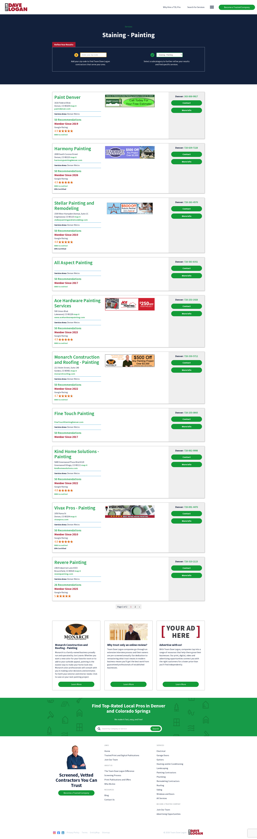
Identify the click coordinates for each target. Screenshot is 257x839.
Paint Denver (67, 97)
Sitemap (106, 832)
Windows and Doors (165, 794)
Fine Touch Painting (74, 413)
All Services (162, 798)
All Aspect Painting (73, 263)
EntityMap (95, 832)
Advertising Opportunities (169, 814)
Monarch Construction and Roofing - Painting (76, 359)
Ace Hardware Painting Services (77, 303)
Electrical (161, 751)
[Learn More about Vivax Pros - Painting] (130, 511)
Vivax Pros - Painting (74, 508)
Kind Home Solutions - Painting (76, 454)
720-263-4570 (191, 202)
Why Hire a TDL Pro (172, 7)
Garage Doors (163, 755)
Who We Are (109, 784)
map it (73, 105)
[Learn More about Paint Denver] (130, 100)
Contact (187, 103)
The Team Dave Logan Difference (119, 771)
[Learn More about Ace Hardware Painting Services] (130, 304)
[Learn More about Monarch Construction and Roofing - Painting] (130, 360)
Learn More (76, 684)
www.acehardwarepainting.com (69, 317)
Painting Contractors (166, 772)
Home (107, 751)
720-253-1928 (191, 299)
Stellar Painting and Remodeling (74, 205)
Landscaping (162, 768)
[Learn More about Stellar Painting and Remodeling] (130, 208)
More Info (186, 110)
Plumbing (161, 776)
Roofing (160, 785)
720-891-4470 (191, 507)
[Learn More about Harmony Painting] (130, 152)
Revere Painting (70, 562)
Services (128, 26)
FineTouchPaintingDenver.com (68, 422)
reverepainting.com (63, 574)
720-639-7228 (191, 147)
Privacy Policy (73, 832)
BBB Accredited (61, 134)
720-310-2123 (191, 561)
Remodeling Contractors (168, 781)
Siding (159, 789)
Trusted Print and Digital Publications (121, 755)
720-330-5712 (191, 356)
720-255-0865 (191, 412)
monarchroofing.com (64, 373)
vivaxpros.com (61, 519)
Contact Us (109, 799)
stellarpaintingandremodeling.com (71, 219)
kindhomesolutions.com (66, 468)
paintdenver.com (62, 108)
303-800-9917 (191, 96)
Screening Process (112, 775)
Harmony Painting (72, 149)
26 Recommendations (67, 585)
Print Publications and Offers (117, 779)
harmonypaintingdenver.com (68, 160)
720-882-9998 (191, 450)
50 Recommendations (67, 120)
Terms (85, 832)
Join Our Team (111, 759)
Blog (106, 795)
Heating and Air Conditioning (170, 764)
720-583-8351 (191, 261)
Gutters (160, 759)
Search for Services (196, 7)
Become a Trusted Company (237, 7)
